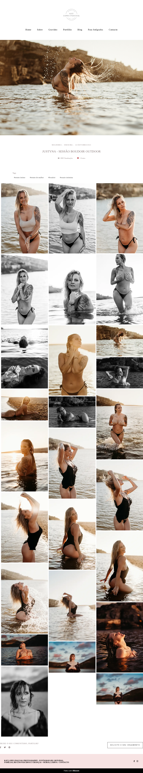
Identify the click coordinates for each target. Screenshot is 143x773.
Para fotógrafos (95, 29)
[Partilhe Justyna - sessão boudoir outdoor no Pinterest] (9, 747)
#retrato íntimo (19, 177)
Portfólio (67, 29)
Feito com (71, 771)
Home (28, 29)
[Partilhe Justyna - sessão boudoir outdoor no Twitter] (5, 747)
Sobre (40, 29)
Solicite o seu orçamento (125, 745)
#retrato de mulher (37, 177)
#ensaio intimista (66, 177)
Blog (80, 29)
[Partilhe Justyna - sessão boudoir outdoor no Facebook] (0, 747)
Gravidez (52, 29)
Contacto (113, 29)
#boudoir (51, 177)
